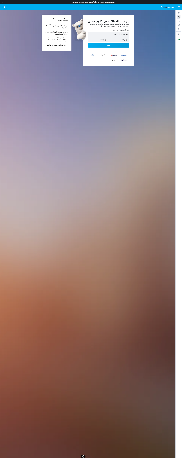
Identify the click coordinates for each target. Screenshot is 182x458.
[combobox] (119, 30)
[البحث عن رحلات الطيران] (178, 13)
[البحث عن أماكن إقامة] (178, 17)
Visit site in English (77, 2)
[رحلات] (178, 34)
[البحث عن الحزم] (178, 25)
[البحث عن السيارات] (178, 21)
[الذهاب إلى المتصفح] (178, 29)
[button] (2, 2)
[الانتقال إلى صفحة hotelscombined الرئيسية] (167, 7)
